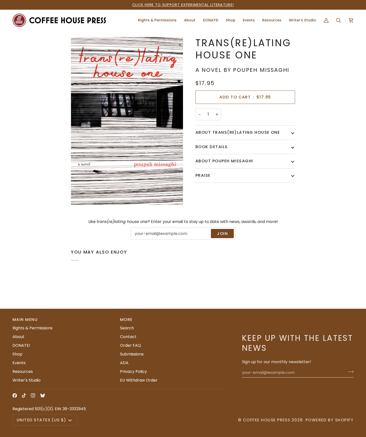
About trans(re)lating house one (237, 132)
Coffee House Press (266, 420)
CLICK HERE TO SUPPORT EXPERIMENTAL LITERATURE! (183, 4)
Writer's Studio (26, 380)
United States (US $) (41, 420)
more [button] (126, 319)
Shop (17, 354)
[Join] (349, 372)
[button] (189, 20)
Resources (22, 371)
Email (139, 238)
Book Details (211, 146)
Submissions (132, 354)
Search (127, 328)
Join (222, 233)
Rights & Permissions (32, 328)
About (18, 337)
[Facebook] (14, 395)
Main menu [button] (25, 319)
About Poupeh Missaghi (224, 161)
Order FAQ (130, 345)
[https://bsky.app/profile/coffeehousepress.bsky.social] (42, 395)
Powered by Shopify (329, 420)
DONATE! (21, 345)
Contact (128, 337)
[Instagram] (33, 395)
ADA (124, 363)
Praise (203, 175)
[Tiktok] (24, 395)
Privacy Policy (133, 371)
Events (19, 363)
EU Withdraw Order (139, 380)
